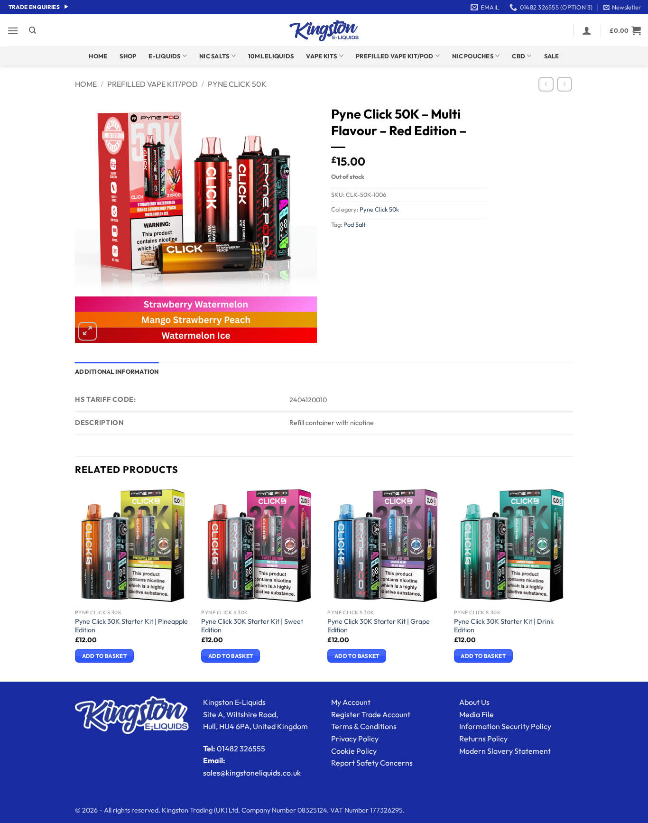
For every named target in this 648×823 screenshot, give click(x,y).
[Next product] (545, 84)
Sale (551, 56)
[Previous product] (564, 84)
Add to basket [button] (104, 655)
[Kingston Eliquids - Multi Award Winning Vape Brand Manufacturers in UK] (324, 30)
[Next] (570, 583)
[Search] (32, 30)
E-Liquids (164, 56)
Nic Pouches (472, 56)
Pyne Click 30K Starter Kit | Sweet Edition (252, 626)
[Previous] (75, 583)
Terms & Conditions (364, 726)
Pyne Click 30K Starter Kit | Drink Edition (504, 626)
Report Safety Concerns (372, 763)
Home (98, 56)
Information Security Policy (505, 726)
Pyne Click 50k (237, 84)
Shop (128, 56)
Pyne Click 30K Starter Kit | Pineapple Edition (131, 626)
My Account (350, 702)
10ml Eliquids (271, 56)
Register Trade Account (370, 714)
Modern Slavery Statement (505, 751)
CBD (518, 56)
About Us (474, 702)
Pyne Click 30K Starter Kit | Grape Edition (378, 626)
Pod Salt (354, 224)
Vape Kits (321, 56)
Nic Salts (214, 56)
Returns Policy (483, 738)
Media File (476, 714)
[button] (622, 7)
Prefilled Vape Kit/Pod (395, 56)
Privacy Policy (355, 738)
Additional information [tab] (117, 371)
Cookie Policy (354, 751)
